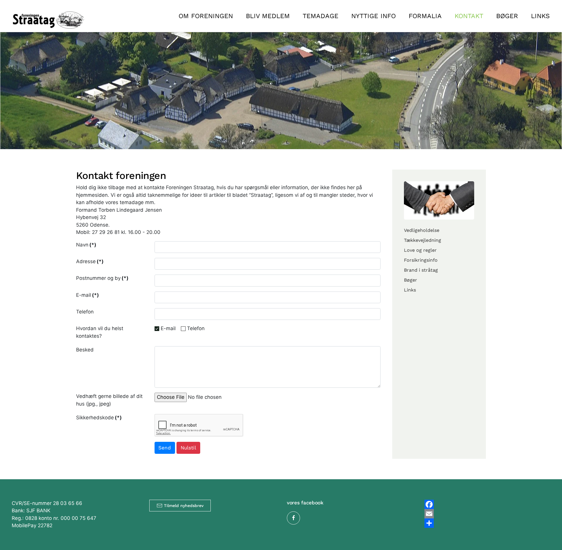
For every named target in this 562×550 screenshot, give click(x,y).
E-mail (87, 295)
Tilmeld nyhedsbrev (183, 505)
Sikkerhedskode (99, 417)
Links (540, 16)
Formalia (425, 16)
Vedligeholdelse (421, 230)
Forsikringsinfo (421, 260)
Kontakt (469, 16)
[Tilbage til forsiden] (48, 16)
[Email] (487, 513)
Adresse (90, 261)
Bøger (507, 16)
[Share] (487, 523)
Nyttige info (373, 16)
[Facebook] (487, 504)
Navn (86, 245)
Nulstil (188, 448)
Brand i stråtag (421, 270)
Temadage (320, 16)
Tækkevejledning (422, 240)
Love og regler (420, 250)
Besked (85, 350)
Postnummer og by (102, 278)
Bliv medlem (268, 16)
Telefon (85, 312)
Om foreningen (206, 16)
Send (164, 448)
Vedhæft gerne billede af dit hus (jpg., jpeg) (109, 400)
